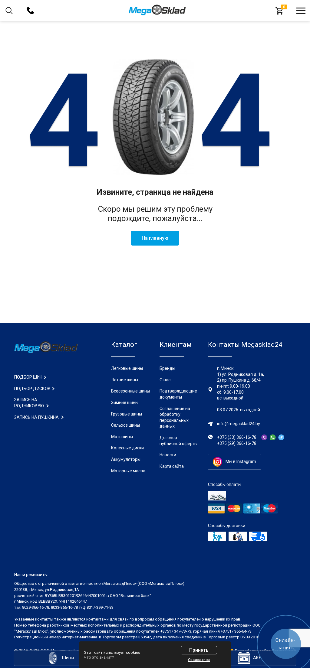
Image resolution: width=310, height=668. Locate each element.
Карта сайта (172, 466)
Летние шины (124, 379)
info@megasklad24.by (238, 423)
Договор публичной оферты (178, 440)
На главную (155, 238)
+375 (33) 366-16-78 (236, 437)
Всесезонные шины (130, 391)
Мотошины (122, 436)
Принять (199, 650)
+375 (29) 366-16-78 (236, 443)
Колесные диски (127, 447)
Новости (168, 454)
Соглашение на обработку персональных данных (175, 417)
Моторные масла (128, 470)
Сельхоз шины (125, 425)
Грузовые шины (126, 414)
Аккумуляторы (125, 459)
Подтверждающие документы (178, 394)
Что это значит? (99, 657)
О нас (165, 379)
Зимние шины (124, 402)
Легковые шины (127, 368)
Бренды (167, 368)
